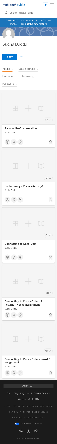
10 (50, 235)
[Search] (6, 13)
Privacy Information (42, 406)
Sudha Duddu (11, 132)
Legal (7, 406)
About (29, 393)
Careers (22, 399)
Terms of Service (21, 406)
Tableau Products (42, 393)
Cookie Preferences (34, 418)
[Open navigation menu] (52, 5)
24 (50, 120)
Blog (16, 393)
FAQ (22, 393)
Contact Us (33, 399)
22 (50, 177)
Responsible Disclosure (35, 412)
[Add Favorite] (50, 142)
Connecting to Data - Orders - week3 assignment (27, 361)
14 (50, 351)
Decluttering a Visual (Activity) (24, 186)
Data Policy (15, 412)
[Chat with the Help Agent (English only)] (45, 4)
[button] (21, 431)
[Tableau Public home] (14, 5)
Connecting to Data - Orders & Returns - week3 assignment (24, 303)
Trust (9, 393)
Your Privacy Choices (31, 424)
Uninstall (17, 418)
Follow (9, 56)
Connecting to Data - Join (21, 243)
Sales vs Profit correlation (21, 128)
